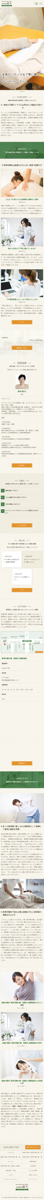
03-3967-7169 (6, 668)
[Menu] (41, 3)
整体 (25, 1109)
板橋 (41, 1121)
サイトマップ (33, 1179)
